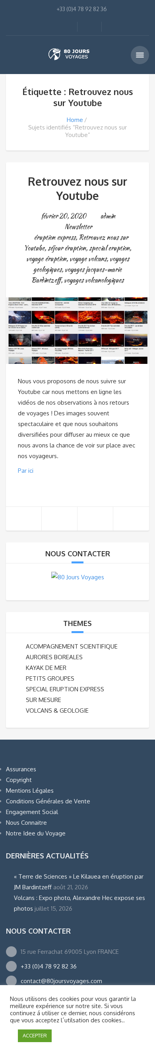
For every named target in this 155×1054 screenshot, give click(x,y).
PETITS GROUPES (50, 678)
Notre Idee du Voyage (36, 833)
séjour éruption (67, 248)
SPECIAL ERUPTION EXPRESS (65, 689)
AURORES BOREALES (54, 657)
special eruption (109, 248)
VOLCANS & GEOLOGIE (57, 710)
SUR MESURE (43, 700)
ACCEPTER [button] (35, 1035)
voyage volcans (88, 258)
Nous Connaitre (26, 822)
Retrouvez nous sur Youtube (77, 188)
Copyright (19, 780)
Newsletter (78, 226)
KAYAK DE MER (46, 668)
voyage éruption (46, 258)
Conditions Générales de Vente (48, 801)
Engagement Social (32, 812)
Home (75, 120)
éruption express (55, 237)
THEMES (77, 623)
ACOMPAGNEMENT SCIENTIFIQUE (72, 646)
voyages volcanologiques (94, 280)
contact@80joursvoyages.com (61, 981)
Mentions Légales (30, 790)
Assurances (21, 769)
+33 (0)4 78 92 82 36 (49, 966)
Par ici (25, 470)
